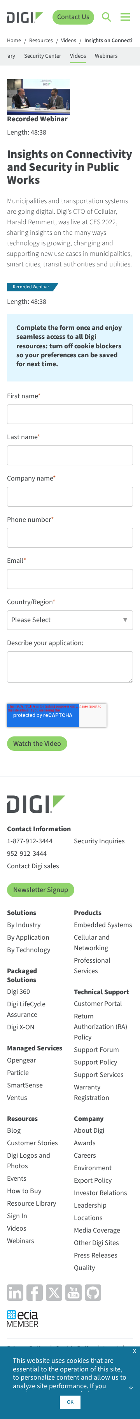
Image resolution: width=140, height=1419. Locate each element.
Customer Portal (98, 1004)
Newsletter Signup (40, 890)
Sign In (17, 1216)
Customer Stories (32, 1143)
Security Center (42, 56)
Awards (85, 1143)
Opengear (21, 1060)
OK (70, 1402)
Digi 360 (18, 992)
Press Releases (95, 1255)
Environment (93, 1168)
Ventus (17, 1098)
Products (88, 912)
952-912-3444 (27, 853)
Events (16, 1178)
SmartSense (25, 1085)
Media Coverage (97, 1230)
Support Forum (96, 1050)
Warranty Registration (91, 1092)
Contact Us (73, 17)
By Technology (28, 950)
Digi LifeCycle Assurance (26, 1009)
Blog (14, 1130)
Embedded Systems (103, 925)
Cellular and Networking (92, 943)
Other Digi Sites (96, 1243)
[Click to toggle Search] (107, 17)
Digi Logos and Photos (28, 1161)
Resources (41, 40)
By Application (28, 937)
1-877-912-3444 (29, 841)
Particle (18, 1073)
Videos (68, 40)
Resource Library (31, 1203)
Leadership (90, 1205)
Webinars (106, 56)
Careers (85, 1155)
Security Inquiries (99, 841)
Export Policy (93, 1180)
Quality (84, 1268)
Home (14, 40)
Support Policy (95, 1062)
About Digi (89, 1130)
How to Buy (24, 1191)
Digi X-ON (21, 1027)
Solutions (21, 912)
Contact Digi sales (33, 866)
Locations (88, 1218)
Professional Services (92, 966)
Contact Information (39, 829)
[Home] (25, 18)
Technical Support (101, 992)
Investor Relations (100, 1193)
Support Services (99, 1075)
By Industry (23, 925)
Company (89, 1118)
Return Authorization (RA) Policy (100, 1026)
